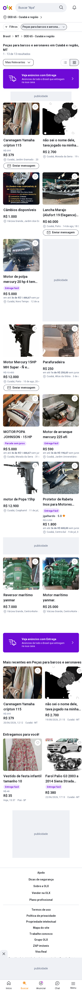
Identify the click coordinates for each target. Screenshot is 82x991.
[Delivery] (12, 79)
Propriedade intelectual (41, 921)
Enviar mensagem (24, 165)
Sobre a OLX (41, 886)
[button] (41, 7)
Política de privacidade (41, 915)
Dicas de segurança (41, 879)
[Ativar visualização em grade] (74, 62)
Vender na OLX (41, 892)
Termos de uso (41, 909)
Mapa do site (41, 927)
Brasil (6, 36)
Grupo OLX (41, 939)
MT (17, 36)
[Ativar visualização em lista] (65, 62)
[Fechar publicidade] (4, 954)
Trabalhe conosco (41, 933)
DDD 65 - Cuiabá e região (39, 36)
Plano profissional (41, 899)
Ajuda (41, 872)
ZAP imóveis (41, 945)
